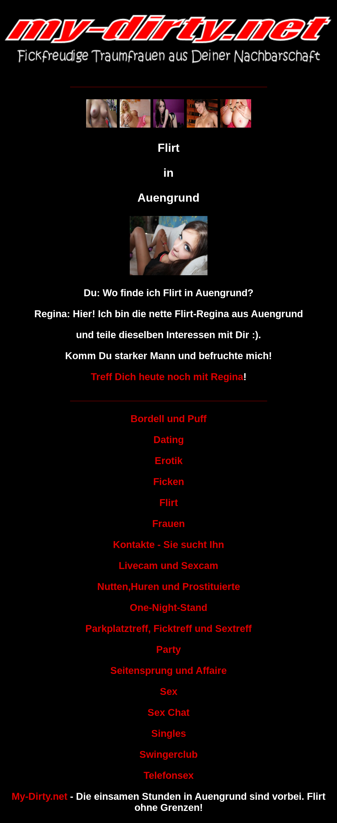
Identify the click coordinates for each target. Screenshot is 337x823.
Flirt (168, 502)
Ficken (168, 481)
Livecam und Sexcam (168, 565)
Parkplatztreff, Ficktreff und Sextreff (168, 628)
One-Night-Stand (168, 607)
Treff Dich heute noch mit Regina (167, 376)
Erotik (169, 460)
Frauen (168, 523)
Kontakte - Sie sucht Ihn (168, 544)
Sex (168, 691)
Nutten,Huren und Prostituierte (168, 586)
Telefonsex (169, 775)
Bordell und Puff (168, 418)
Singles (168, 733)
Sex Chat (168, 712)
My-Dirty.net (39, 796)
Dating (168, 439)
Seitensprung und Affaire (168, 670)
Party (168, 649)
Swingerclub (168, 754)
